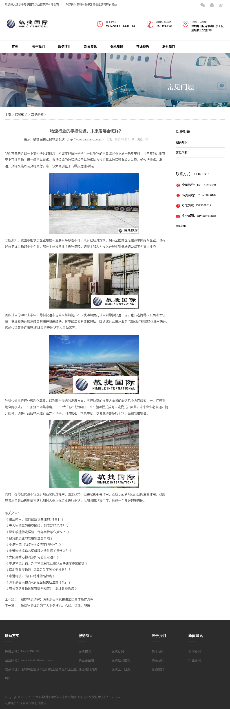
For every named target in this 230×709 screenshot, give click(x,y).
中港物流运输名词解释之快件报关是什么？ (39, 551)
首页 (15, 46)
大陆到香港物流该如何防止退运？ (32, 557)
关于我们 (38, 46)
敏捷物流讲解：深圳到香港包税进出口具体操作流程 (57, 599)
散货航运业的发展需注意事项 (29, 538)
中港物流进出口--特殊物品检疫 (30, 576)
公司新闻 (194, 651)
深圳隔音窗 (27, 703)
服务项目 (64, 46)
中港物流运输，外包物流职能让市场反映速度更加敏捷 (46, 563)
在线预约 (142, 46)
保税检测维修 (120, 660)
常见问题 (180, 87)
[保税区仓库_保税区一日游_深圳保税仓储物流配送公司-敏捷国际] (27, 26)
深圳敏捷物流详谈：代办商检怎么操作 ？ (37, 532)
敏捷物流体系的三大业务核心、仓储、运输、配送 (55, 605)
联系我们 (168, 46)
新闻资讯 (90, 46)
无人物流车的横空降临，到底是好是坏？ (37, 525)
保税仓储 (117, 651)
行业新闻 (194, 660)
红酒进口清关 (87, 669)
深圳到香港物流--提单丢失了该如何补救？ (38, 569)
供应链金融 (86, 660)
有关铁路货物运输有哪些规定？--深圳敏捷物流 (41, 588)
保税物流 (84, 651)
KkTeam (115, 697)
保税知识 (116, 46)
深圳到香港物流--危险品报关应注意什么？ (38, 582)
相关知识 (182, 142)
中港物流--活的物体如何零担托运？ (33, 544)
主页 (8, 114)
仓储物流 (40, 703)
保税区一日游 (120, 669)
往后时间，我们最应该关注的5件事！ (35, 519)
